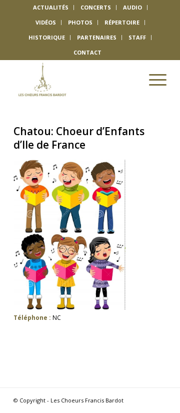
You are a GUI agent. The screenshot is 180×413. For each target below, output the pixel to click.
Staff (137, 37)
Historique (46, 37)
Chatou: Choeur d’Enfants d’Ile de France (79, 138)
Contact (88, 52)
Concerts (95, 7)
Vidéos (46, 22)
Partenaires (96, 37)
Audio (132, 7)
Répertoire (122, 22)
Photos (80, 22)
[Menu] (152, 80)
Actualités (50, 7)
